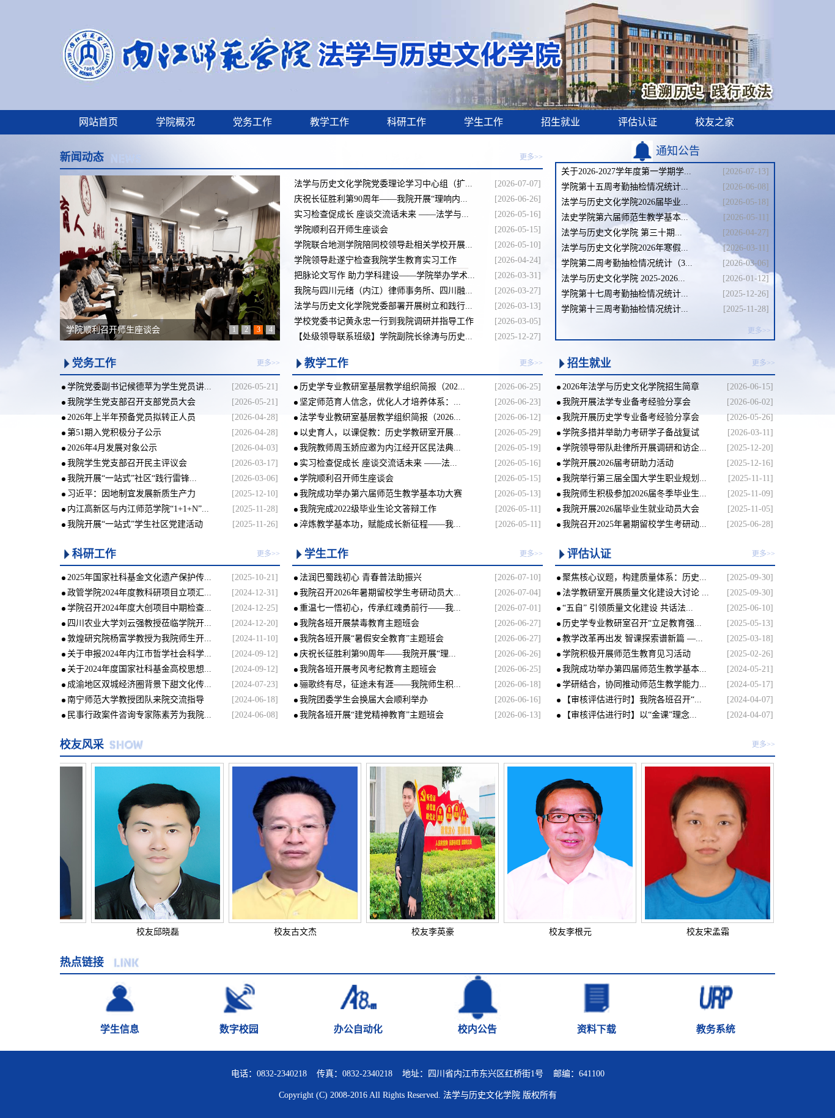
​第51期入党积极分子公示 (114, 432)
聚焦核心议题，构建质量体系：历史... (634, 577)
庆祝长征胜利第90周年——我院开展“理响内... (381, 199)
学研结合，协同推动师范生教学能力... (634, 684)
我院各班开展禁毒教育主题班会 (359, 623)
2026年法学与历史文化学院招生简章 (630, 386)
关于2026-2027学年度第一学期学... (626, 171)
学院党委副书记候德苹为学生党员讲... (139, 386)
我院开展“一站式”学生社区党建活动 (135, 524)
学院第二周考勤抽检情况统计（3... (627, 263)
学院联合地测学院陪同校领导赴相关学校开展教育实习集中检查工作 (194, 329)
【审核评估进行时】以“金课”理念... (629, 714)
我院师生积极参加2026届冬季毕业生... (634, 493)
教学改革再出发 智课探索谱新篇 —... (632, 638)
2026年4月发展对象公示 (112, 447)
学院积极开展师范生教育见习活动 (626, 653)
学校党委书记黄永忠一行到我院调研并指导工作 (384, 321)
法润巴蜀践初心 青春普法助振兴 (361, 577)
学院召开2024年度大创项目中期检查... (139, 607)
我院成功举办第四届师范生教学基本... (634, 669)
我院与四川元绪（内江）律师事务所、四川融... (383, 290)
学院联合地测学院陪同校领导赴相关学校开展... (383, 244)
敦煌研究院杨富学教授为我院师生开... (139, 638)
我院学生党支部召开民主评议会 (127, 463)
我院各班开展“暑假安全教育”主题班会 (372, 638)
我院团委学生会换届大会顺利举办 (364, 699)
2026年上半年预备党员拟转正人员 (131, 417)
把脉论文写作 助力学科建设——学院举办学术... (384, 275)
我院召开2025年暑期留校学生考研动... (634, 524)
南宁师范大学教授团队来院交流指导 (135, 699)
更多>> (531, 157)
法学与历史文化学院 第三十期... (621, 232)
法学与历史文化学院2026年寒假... (624, 247)
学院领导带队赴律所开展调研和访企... (634, 447)
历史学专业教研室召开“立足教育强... (632, 623)
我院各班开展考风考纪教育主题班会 (368, 669)
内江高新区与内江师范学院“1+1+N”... (138, 508)
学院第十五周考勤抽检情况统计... (624, 186)
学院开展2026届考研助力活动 (618, 463)
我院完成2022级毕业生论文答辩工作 (368, 508)
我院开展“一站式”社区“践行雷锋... (132, 478)
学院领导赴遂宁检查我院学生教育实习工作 (375, 260)
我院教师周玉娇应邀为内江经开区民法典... (380, 447)
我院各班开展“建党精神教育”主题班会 (372, 714)
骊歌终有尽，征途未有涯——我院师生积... (380, 684)
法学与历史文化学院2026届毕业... (624, 202)
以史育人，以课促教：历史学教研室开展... (380, 432)
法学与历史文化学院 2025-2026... (623, 278)
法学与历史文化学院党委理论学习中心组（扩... (383, 183)
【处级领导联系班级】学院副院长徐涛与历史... (383, 336)
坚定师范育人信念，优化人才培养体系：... (380, 401)
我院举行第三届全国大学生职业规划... (634, 478)
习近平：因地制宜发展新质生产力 (131, 493)
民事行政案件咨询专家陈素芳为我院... (139, 714)
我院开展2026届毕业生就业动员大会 (630, 508)
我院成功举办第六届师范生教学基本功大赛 (381, 493)
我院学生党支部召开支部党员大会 (131, 401)
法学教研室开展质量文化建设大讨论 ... (635, 592)
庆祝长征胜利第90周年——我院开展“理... (378, 653)
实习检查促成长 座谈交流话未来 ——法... (378, 463)
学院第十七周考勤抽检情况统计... (624, 293)
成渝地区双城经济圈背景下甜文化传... (139, 684)
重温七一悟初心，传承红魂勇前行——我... (380, 607)
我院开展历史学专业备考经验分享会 (630, 417)
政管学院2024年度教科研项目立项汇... (139, 592)
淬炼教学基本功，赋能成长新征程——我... (380, 524)
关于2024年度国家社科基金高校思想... (139, 669)
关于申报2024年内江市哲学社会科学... (139, 653)
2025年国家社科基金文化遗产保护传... (139, 577)
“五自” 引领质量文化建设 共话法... (627, 607)
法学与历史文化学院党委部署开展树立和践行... (383, 306)
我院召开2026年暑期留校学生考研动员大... (380, 592)
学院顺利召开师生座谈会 (341, 229)
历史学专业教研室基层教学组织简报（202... (382, 386)
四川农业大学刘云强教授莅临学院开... (139, 623)
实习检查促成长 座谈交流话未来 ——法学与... (381, 214)
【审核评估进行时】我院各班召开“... (632, 699)
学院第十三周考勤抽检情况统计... (624, 309)
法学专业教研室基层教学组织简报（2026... (380, 417)
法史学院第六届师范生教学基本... (624, 217)
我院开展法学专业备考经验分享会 (626, 401)
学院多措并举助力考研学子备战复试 (630, 432)
